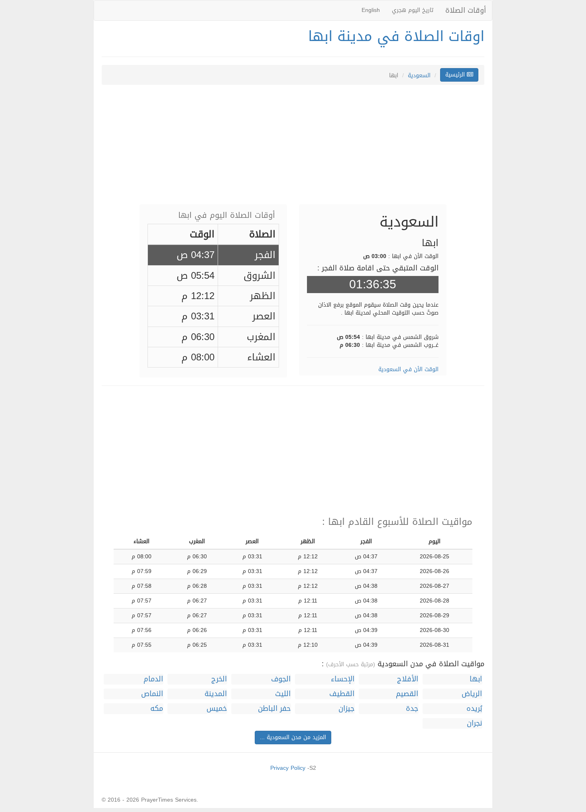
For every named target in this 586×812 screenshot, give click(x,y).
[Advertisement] (293, 148)
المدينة (216, 694)
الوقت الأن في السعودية (408, 369)
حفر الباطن (274, 708)
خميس (216, 708)
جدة (412, 708)
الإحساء (342, 679)
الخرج (219, 679)
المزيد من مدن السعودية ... (293, 737)
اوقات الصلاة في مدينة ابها (396, 36)
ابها (476, 679)
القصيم (407, 694)
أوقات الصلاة (465, 10)
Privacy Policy (287, 768)
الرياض (472, 694)
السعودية (419, 75)
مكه (156, 708)
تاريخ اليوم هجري (412, 10)
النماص (152, 694)
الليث (283, 694)
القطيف (341, 694)
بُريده (474, 708)
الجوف (281, 679)
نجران (474, 723)
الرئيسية (456, 74)
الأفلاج (407, 679)
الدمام (153, 679)
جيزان (346, 708)
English (371, 10)
